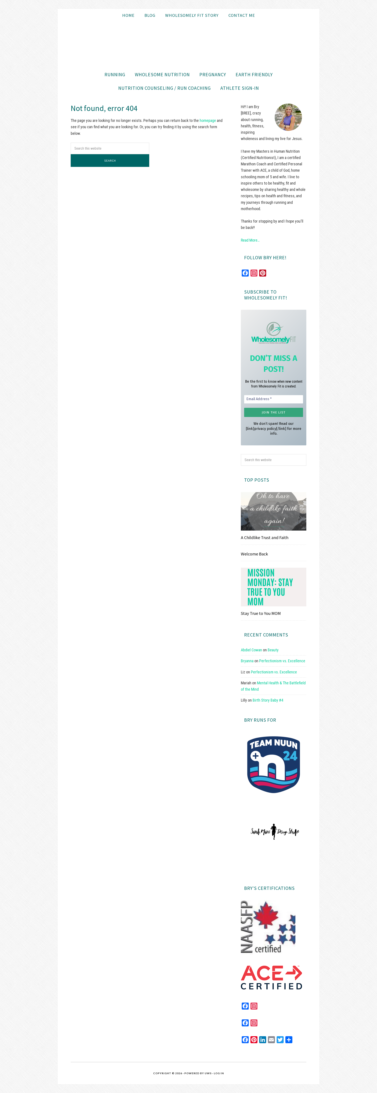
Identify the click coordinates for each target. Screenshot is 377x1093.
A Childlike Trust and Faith (264, 537)
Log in (219, 1073)
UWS (208, 1073)
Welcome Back (254, 554)
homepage (208, 120)
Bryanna (247, 661)
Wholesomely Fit (188, 45)
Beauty (273, 650)
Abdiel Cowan (251, 650)
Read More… (250, 240)
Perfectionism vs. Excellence (282, 661)
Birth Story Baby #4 (268, 700)
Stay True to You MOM (261, 613)
